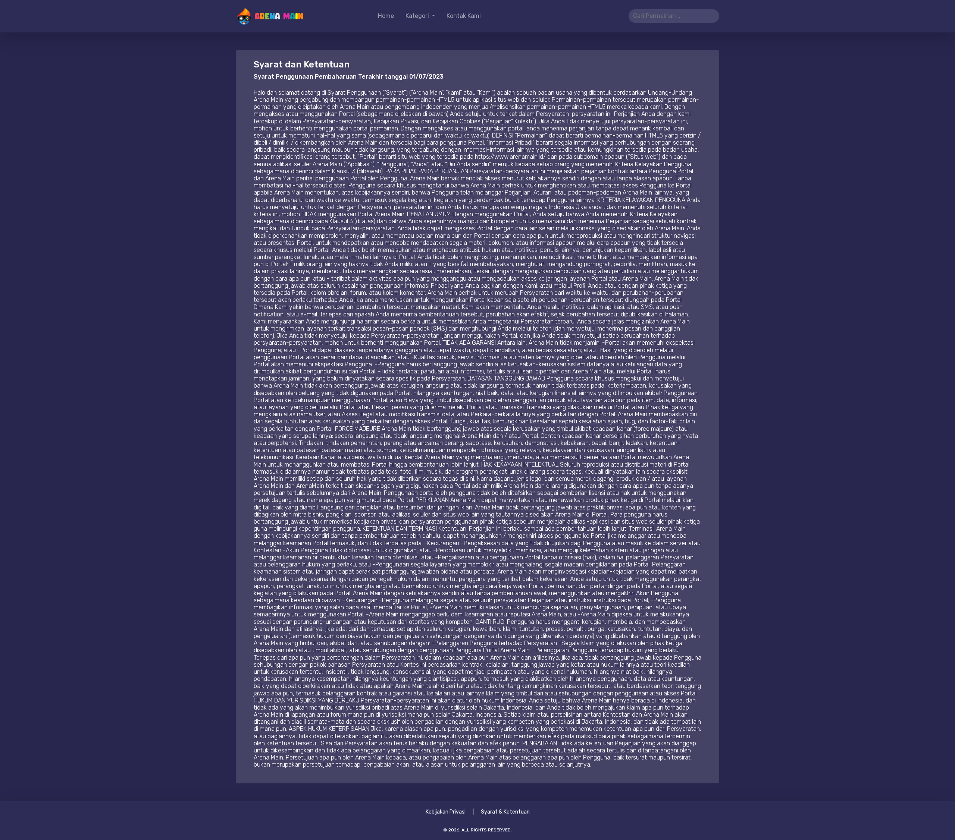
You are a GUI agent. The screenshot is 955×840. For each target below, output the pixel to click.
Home (386, 15)
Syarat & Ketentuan (505, 812)
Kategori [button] (418, 15)
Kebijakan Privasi (446, 812)
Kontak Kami (464, 15)
